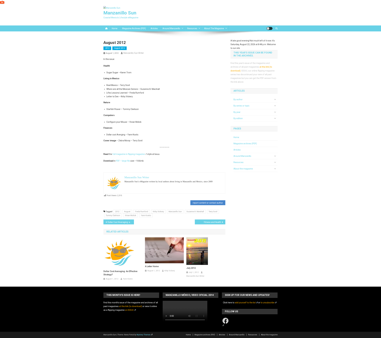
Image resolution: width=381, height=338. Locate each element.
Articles (154, 28)
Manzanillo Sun (119, 13)
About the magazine (214, 28)
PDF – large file (123, 161)
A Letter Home (152, 266)
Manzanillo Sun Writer (133, 53)
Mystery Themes (143, 335)
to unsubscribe (267, 302)
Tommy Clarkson (113, 215)
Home (114, 28)
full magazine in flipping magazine (129, 154)
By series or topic (241, 106)
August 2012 (119, 48)
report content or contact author (208, 203)
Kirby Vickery (158, 211)
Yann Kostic (146, 215)
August (127, 211)
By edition (238, 118)
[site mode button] (270, 28)
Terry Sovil (213, 211)
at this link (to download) (130, 306)
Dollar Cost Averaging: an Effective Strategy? (121, 222)
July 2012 (191, 268)
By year (237, 112)
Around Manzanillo (171, 28)
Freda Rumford (141, 211)
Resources (192, 28)
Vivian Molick (130, 215)
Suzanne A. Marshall (195, 211)
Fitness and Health (212, 222)
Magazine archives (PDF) (134, 28)
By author (238, 99)
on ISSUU (129, 310)
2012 (107, 48)
